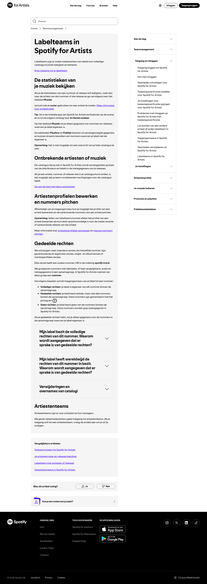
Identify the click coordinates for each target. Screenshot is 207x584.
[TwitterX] (176, 522)
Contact (44, 555)
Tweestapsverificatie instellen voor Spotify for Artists (153, 93)
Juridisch (35, 577)
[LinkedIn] (186, 522)
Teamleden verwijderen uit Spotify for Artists (152, 148)
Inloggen (170, 5)
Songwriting (79, 541)
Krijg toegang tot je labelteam (50, 70)
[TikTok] (196, 522)
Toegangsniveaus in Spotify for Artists (54, 469)
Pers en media (47, 534)
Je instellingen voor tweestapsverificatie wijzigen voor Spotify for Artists (153, 104)
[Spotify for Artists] (18, 5)
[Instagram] (167, 522)
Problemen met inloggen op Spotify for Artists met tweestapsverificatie (152, 116)
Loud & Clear (47, 548)
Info (42, 527)
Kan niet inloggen (147, 76)
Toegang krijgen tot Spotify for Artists (54, 449)
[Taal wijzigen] (160, 5)
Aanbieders (46, 541)
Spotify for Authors (82, 527)
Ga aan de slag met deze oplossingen (54, 186)
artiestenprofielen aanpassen (74, 230)
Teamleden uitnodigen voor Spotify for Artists (152, 84)
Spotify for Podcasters (84, 534)
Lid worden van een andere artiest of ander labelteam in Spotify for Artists (152, 129)
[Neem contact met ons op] (113, 501)
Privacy (48, 577)
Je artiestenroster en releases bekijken (55, 456)
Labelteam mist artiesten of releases (54, 463)
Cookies (61, 577)
